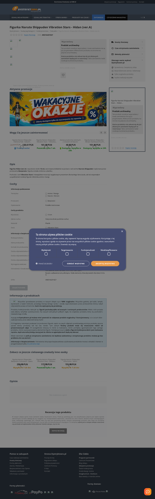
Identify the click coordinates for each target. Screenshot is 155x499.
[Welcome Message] (147, 491)
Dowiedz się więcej (68, 244)
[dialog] (77, 249)
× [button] (122, 231)
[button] (44, 263)
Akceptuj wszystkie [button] (105, 263)
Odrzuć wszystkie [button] (76, 263)
